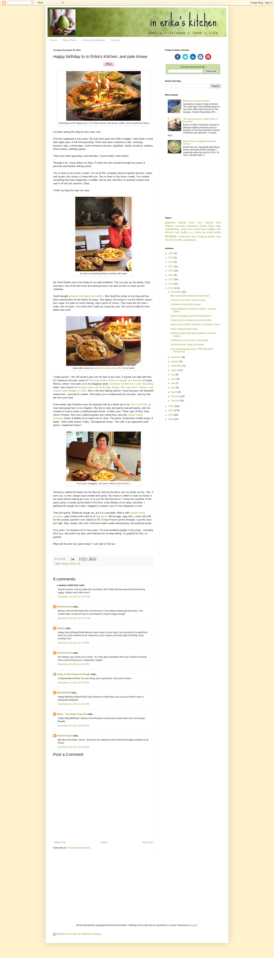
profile (218, 232)
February (176, 396)
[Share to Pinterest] (95, 559)
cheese (169, 225)
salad (193, 236)
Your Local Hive (139, 404)
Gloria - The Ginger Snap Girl (72, 714)
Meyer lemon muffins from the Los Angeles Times (195, 324)
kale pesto (101, 516)
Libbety (61, 628)
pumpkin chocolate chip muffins (86, 296)
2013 (171, 284)
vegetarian (190, 239)
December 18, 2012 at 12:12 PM (74, 618)
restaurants (184, 236)
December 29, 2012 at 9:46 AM (73, 747)
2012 (171, 288)
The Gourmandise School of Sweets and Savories (115, 380)
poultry (210, 232)
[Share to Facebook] (91, 559)
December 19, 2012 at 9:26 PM (73, 682)
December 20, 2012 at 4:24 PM (73, 704)
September (177, 366)
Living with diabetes (93, 40)
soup (218, 236)
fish (190, 229)
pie (79, 563)
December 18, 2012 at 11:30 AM (74, 596)
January (175, 400)
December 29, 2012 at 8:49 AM (73, 725)
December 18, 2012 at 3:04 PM (73, 643)
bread (192, 222)
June (174, 379)
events (183, 229)
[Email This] (80, 559)
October (175, 361)
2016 (171, 270)
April (173, 387)
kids (219, 229)
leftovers (169, 232)
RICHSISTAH (63, 692)
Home (53, 40)
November (176, 357)
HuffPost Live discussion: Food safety (189, 340)
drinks (211, 226)
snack (211, 236)
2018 (171, 262)
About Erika (69, 40)
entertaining (172, 228)
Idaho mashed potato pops (184, 329)
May (173, 383)
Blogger (193, 925)
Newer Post (60, 842)
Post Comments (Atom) (78, 847)
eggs (218, 226)
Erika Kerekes (64, 606)
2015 (171, 275)
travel (173, 240)
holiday (211, 228)
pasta (198, 232)
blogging (65, 563)
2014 (171, 279)
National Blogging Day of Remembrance (191, 316)
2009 (171, 415)
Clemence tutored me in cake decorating (131, 383)
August (175, 370)
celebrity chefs (213, 222)
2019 (171, 257)
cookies (203, 226)
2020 (171, 253)
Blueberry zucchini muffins (196, 101)
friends (73, 563)
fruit (203, 228)
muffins (184, 232)
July (173, 374)
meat (177, 232)
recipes (171, 236)
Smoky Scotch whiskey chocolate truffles (191, 320)
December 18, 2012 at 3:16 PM (73, 664)
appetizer (170, 222)
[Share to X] (87, 559)
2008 (171, 419)
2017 (171, 266)
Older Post (147, 842)
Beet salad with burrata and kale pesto (190, 296)
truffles (179, 240)
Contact (115, 40)
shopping (202, 236)
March (174, 392)
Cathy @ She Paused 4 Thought (73, 674)
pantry (192, 232)
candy (199, 223)
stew (167, 240)
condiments (192, 226)
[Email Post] (72, 559)
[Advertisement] (193, 187)
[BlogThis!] (84, 559)
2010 (171, 410)
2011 (171, 406)
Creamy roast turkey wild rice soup (188, 300)
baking (182, 222)
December (176, 292)
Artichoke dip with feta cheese (186, 304)
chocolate (180, 226)
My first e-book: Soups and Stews (187, 344)
